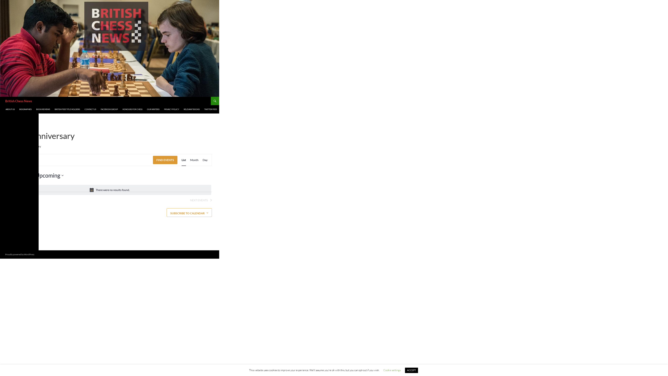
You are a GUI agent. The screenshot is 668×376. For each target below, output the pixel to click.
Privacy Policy (171, 109)
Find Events (165, 160)
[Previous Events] (9, 175)
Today (27, 175)
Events (11, 146)
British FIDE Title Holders (67, 109)
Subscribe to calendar (187, 213)
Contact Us (90, 109)
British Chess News (18, 101)
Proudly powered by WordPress (19, 254)
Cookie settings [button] (392, 370)
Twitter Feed (210, 109)
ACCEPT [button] (411, 370)
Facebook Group (109, 109)
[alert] (109, 190)
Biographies (25, 109)
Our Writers (153, 109)
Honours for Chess (132, 109)
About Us (10, 109)
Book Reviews (43, 109)
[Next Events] (16, 175)
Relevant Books (192, 109)
